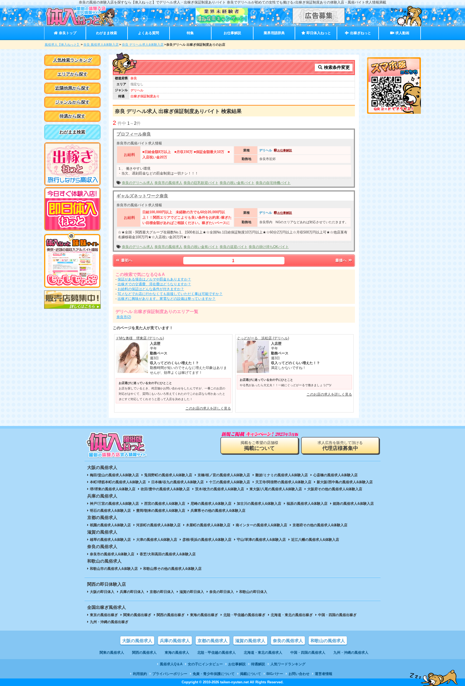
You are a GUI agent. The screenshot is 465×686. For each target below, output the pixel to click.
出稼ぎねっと (360, 33)
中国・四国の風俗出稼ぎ (337, 615)
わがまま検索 (106, 33)
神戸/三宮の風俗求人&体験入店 (114, 504)
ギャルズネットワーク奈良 (142, 196)
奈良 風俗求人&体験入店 (101, 45)
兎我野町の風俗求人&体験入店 (168, 475)
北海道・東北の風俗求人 (263, 653)
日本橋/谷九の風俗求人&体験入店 (177, 482)
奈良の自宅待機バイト (273, 183)
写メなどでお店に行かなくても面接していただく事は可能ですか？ (170, 294)
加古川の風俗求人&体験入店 (259, 504)
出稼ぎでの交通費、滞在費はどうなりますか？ (154, 284)
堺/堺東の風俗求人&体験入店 (112, 489)
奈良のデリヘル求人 (137, 183)
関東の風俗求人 (112, 653)
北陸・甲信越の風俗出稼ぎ (244, 615)
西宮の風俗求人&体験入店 (164, 504)
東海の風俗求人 (177, 653)
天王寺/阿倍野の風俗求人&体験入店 (283, 482)
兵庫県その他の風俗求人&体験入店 (218, 511)
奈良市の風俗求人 (168, 183)
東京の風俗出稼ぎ (104, 615)
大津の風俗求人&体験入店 (156, 540)
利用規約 (140, 674)
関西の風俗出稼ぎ (171, 615)
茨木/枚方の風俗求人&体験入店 (219, 489)
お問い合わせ (298, 674)
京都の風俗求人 (213, 640)
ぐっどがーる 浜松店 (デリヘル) (263, 338)
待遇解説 (258, 664)
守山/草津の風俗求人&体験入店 (261, 540)
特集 (190, 33)
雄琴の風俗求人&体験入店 (110, 540)
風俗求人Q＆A (171, 664)
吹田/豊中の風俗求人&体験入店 (165, 489)
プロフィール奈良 (134, 134)
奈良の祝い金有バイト (237, 183)
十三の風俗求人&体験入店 (229, 482)
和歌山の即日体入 (253, 592)
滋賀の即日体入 (191, 592)
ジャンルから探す (72, 102)
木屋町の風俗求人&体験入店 (208, 525)
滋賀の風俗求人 (250, 640)
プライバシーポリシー (169, 674)
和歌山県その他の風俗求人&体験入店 (172, 569)
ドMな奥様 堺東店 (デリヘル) (140, 338)
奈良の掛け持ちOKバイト (269, 247)
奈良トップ (67, 33)
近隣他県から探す (72, 88)
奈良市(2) (124, 317)
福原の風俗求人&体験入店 (307, 504)
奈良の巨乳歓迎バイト (201, 183)
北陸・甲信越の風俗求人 (216, 653)
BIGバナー (274, 674)
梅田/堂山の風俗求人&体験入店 (114, 475)
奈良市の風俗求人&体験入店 (112, 554)
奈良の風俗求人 (288, 640)
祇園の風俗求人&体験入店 (110, 525)
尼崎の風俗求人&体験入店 (211, 504)
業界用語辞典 (274, 33)
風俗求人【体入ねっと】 (62, 45)
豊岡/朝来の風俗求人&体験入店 (160, 511)
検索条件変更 (336, 67)
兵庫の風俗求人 (175, 640)
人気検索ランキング (72, 60)
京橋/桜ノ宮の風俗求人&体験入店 (224, 475)
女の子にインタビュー (205, 664)
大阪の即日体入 (102, 592)
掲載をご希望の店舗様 (259, 445)
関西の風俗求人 (144, 653)
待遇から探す (72, 116)
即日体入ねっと (318, 33)
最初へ (126, 260)
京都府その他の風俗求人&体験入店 (320, 525)
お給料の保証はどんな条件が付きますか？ (151, 289)
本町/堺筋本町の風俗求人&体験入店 (118, 482)
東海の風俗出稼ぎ (204, 615)
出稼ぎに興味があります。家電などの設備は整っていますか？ (167, 299)
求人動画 (401, 33)
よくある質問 (148, 33)
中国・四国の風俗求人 (307, 653)
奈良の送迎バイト (234, 247)
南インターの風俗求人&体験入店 (261, 525)
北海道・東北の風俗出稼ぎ (292, 615)
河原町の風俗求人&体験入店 (158, 525)
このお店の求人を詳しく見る (208, 408)
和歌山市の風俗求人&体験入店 (114, 569)
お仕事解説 (232, 33)
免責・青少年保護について (214, 674)
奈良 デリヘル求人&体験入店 (143, 45)
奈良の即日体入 (221, 592)
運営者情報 (323, 674)
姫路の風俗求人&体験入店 (353, 504)
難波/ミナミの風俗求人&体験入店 (281, 475)
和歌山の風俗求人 (328, 640)
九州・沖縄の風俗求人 (350, 653)
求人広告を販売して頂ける (340, 445)
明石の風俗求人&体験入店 (110, 511)
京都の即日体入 (162, 592)
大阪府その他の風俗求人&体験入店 (334, 489)
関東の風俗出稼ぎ (137, 615)
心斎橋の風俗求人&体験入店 (335, 475)
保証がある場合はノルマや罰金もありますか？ (154, 279)
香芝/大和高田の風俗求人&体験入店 (168, 554)
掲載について (250, 674)
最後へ (341, 260)
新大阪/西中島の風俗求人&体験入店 (345, 482)
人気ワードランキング (287, 664)
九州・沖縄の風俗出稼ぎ (109, 622)
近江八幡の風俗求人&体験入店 (315, 540)
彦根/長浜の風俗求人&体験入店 (206, 540)
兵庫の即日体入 (132, 592)
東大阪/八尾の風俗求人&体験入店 (275, 489)
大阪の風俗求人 (137, 640)
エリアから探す (72, 74)
